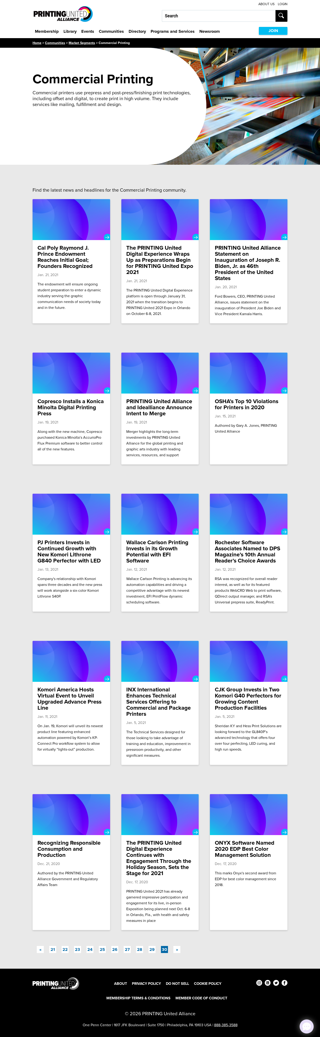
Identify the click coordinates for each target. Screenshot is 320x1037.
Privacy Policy (146, 983)
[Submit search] (281, 16)
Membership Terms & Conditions (138, 998)
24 (90, 949)
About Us (266, 4)
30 (165, 949)
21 (53, 949)
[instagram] (259, 983)
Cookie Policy (207, 983)
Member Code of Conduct (201, 998)
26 (114, 949)
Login (282, 4)
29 (152, 949)
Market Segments (82, 42)
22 (65, 949)
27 (127, 949)
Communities (111, 31)
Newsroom (209, 31)
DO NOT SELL (177, 983)
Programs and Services (173, 31)
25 (102, 949)
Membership (47, 31)
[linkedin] (268, 983)
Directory (137, 31)
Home (37, 42)
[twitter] (276, 983)
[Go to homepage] (56, 983)
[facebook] (284, 983)
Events (87, 31)
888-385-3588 (226, 1025)
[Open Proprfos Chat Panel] (307, 1026)
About (120, 983)
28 (139, 949)
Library (70, 31)
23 (77, 949)
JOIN (273, 31)
